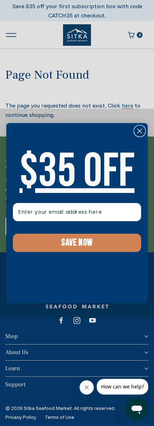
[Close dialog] (139, 131)
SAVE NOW (77, 242)
